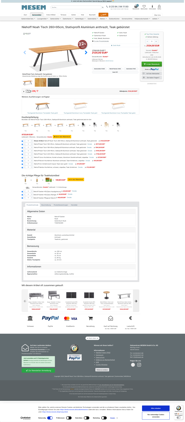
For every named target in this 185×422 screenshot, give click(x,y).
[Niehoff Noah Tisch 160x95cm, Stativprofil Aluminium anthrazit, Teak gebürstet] (37, 125)
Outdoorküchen (114, 19)
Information (152, 9)
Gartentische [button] (67, 19)
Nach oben (92, 338)
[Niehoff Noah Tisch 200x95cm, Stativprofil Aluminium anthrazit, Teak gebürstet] (60, 125)
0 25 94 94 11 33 (138, 355)
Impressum (99, 355)
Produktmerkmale (32, 205)
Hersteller (74, 205)
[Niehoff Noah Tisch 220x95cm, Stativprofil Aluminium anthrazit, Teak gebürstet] (72, 125)
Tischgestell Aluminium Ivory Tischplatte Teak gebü (118, 113)
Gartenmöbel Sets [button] (27, 19)
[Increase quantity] (156, 41)
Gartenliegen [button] (79, 19)
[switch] (69, 417)
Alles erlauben (156, 408)
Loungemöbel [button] (42, 19)
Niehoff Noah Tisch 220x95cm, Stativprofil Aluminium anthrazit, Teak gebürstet (60, 154)
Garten (73, 15)
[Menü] (182, 406)
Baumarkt (92, 15)
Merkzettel (144, 9)
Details (112, 418)
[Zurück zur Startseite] (34, 7)
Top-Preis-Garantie (152, 34)
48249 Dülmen (109, 61)
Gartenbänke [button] (92, 19)
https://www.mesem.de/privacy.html (55, 412)
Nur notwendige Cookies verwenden (156, 416)
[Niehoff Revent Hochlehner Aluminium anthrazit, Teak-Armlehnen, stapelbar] (95, 125)
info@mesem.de (138, 357)
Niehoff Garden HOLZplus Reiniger (45, 194)
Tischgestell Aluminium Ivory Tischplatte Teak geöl (80, 113)
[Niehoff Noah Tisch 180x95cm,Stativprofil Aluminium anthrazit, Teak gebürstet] (49, 125)
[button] (86, 53)
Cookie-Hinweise (101, 365)
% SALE (103, 14)
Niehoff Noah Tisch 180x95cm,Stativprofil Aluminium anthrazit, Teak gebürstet (60, 147)
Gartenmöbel (36, 15)
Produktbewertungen (61, 205)
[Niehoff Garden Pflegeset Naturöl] (49, 179)
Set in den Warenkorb (62, 137)
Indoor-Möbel (50, 15)
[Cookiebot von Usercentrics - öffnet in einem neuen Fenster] (25, 418)
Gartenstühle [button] (54, 19)
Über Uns (157, 15)
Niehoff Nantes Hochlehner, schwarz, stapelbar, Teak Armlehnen (55, 167)
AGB (97, 362)
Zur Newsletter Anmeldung (39, 370)
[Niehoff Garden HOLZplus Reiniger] (37, 179)
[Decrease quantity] (147, 41)
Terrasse (63, 15)
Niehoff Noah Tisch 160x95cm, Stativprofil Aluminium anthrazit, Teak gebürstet (60, 144)
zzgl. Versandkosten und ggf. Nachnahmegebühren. (111, 384)
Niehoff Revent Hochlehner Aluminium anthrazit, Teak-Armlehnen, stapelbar (59, 161)
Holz (82, 15)
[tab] (32, 205)
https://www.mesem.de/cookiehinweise (74, 409)
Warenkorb (135, 7)
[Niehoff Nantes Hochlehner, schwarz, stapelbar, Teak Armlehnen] (118, 125)
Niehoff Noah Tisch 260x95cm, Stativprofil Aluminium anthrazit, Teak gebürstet (65, 141)
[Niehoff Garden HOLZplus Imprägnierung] (25, 179)
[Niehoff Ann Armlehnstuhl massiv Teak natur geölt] (106, 125)
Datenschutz (100, 357)
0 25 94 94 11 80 (138, 353)
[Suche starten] (103, 7)
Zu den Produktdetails (101, 41)
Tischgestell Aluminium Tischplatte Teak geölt (42, 113)
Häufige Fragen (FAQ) (103, 353)
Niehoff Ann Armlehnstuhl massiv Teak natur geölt (50, 164)
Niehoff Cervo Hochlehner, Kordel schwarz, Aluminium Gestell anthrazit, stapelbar (61, 157)
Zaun (25, 15)
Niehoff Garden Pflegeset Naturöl (45, 198)
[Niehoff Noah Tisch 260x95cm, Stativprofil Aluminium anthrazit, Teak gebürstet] (25, 125)
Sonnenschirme (127, 19)
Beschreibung (46, 205)
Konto (159, 9)
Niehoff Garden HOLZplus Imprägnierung (47, 191)
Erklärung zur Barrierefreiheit (105, 360)
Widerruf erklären (102, 370)
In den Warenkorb (152, 64)
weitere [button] (155, 19)
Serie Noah (116, 45)
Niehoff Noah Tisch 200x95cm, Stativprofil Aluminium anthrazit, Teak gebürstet (60, 151)
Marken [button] (103, 19)
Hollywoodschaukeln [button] (142, 19)
